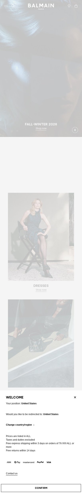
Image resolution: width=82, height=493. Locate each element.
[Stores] (69, 6)
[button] (13, 6)
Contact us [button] (12, 473)
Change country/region (19, 425)
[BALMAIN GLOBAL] (41, 6)
